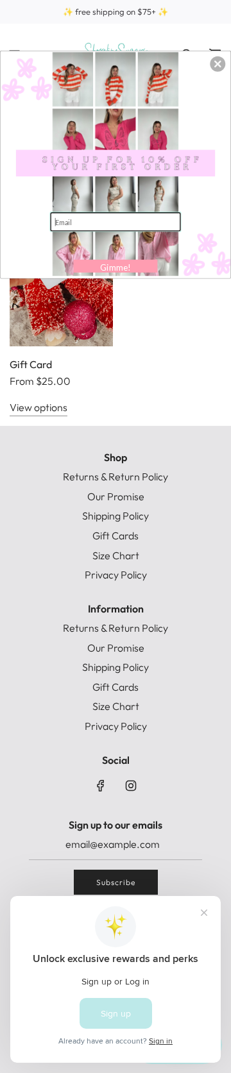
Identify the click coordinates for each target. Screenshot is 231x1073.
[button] (217, 64)
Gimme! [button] (115, 267)
